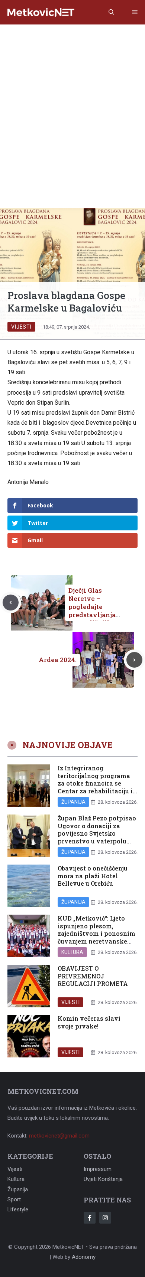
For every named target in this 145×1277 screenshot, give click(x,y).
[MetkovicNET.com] (40, 12)
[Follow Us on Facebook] (90, 1218)
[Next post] (134, 660)
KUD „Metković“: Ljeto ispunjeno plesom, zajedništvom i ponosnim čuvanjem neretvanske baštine (96, 933)
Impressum (98, 1169)
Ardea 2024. (58, 659)
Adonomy (84, 1257)
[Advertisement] (72, 100)
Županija (73, 802)
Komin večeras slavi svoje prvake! (89, 1022)
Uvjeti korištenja (103, 1179)
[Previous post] (10, 602)
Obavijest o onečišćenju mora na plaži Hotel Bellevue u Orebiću (93, 876)
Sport (14, 1199)
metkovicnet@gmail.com (59, 1135)
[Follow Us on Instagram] (105, 1218)
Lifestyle (17, 1209)
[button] (111, 12)
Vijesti (21, 327)
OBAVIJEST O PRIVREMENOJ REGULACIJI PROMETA (93, 976)
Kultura (72, 952)
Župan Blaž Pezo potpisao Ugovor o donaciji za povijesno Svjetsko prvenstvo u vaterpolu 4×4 (97, 833)
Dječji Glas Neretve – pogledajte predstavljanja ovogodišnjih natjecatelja (92, 610)
